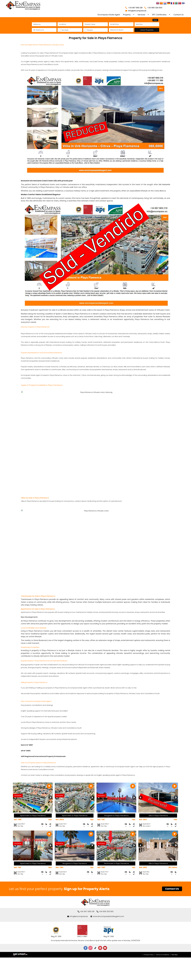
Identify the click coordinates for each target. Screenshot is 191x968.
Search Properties (146, 30)
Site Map (175, 955)
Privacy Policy (148, 955)
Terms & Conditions (162, 955)
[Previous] (15, 797)
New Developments (29, 617)
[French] (172, 3)
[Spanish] (161, 3)
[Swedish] (176, 3)
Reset (155, 20)
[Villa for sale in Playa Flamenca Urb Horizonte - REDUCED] (95, 178)
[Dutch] (165, 3)
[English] (157, 3)
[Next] (50, 797)
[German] (168, 3)
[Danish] (183, 3)
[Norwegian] (179, 3)
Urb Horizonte (164, 184)
